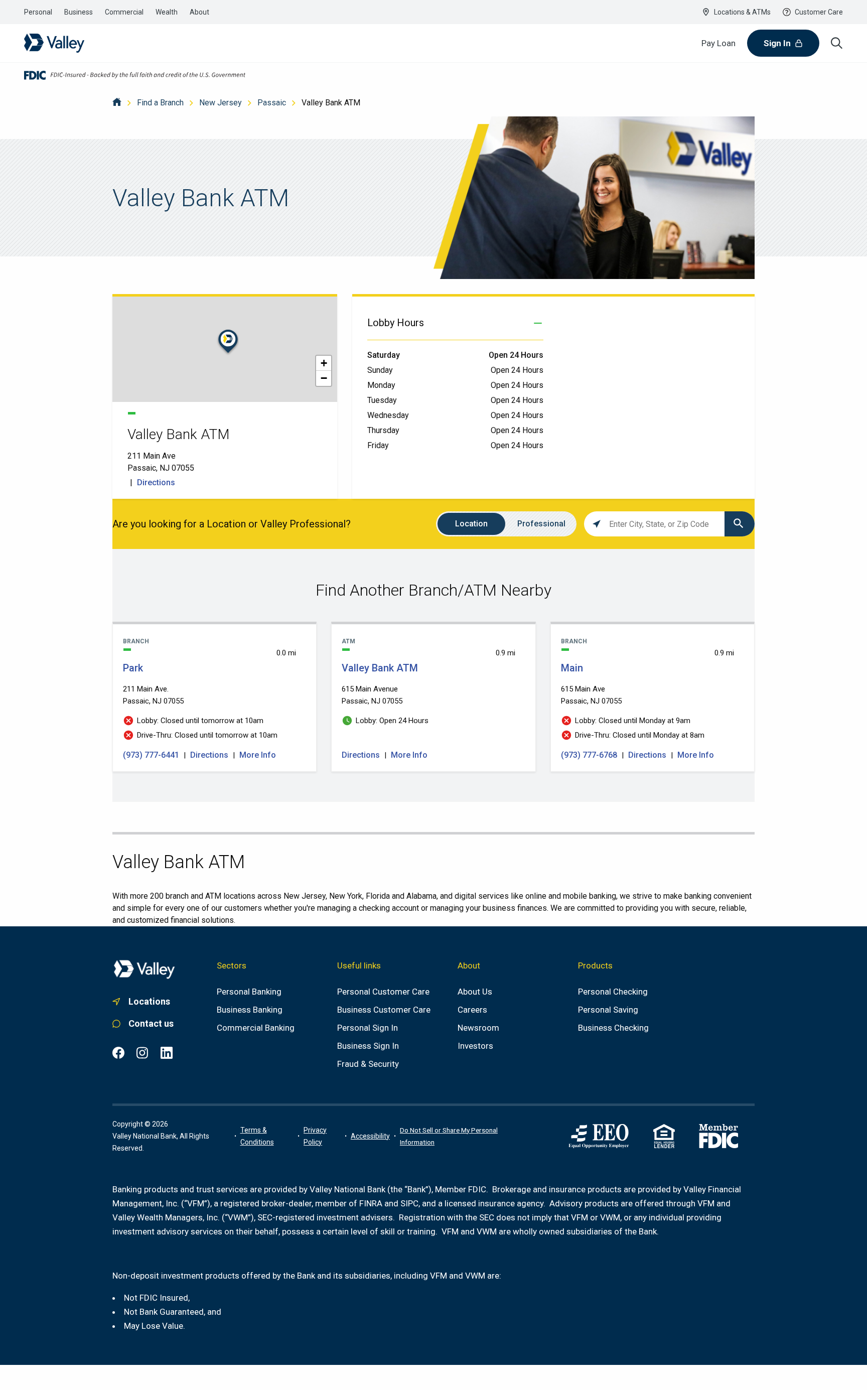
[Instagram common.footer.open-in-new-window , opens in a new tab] (142, 1053)
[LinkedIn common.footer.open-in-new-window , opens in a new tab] (167, 1053)
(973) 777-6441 (152, 755)
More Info (257, 755)
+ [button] (324, 363)
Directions (156, 482)
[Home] (116, 102)
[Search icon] (837, 43)
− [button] (324, 378)
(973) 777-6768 (590, 755)
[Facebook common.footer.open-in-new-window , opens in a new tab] (118, 1053)
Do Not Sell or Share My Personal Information (449, 1136)
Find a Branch (160, 102)
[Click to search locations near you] (596, 523)
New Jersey (220, 102)
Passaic (271, 102)
